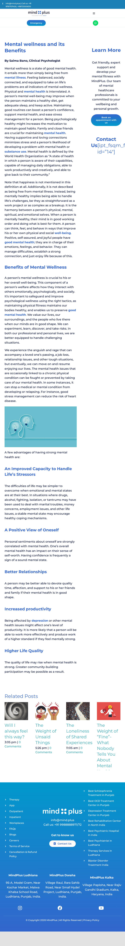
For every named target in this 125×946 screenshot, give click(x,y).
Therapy (14, 799)
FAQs (12, 828)
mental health (54, 133)
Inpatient (15, 817)
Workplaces (16, 823)
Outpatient (16, 811)
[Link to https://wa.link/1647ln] (95, 23)
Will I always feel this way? (16, 731)
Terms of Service (19, 846)
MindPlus (51, 920)
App (11, 805)
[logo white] (62, 809)
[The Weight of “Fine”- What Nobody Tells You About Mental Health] (108, 711)
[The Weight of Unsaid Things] (47, 711)
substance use (15, 151)
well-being (63, 233)
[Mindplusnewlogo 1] (39, 10)
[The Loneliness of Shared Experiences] (78, 711)
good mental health (19, 242)
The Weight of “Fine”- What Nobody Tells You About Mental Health (107, 748)
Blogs (12, 834)
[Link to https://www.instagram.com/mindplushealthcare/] (20, 908)
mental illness (15, 77)
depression (40, 620)
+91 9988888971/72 (68, 824)
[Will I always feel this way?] (16, 711)
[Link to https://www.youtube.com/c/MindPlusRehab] (101, 908)
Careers (14, 840)
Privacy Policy (91, 920)
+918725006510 (24, 6)
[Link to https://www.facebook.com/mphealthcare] (60, 908)
